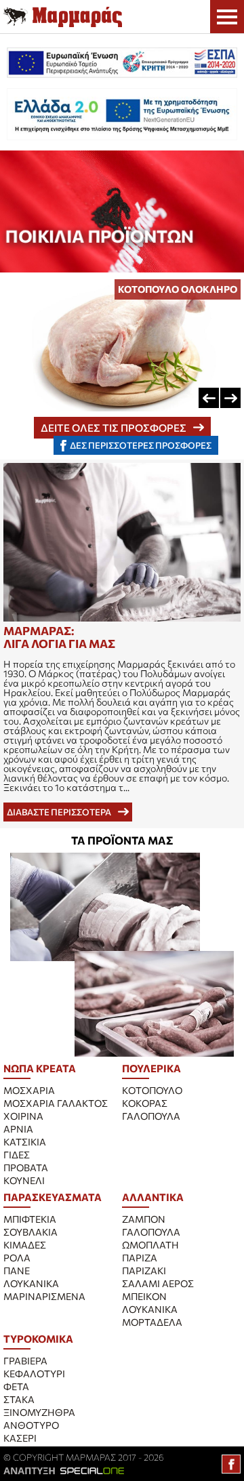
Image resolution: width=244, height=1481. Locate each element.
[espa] (122, 62)
